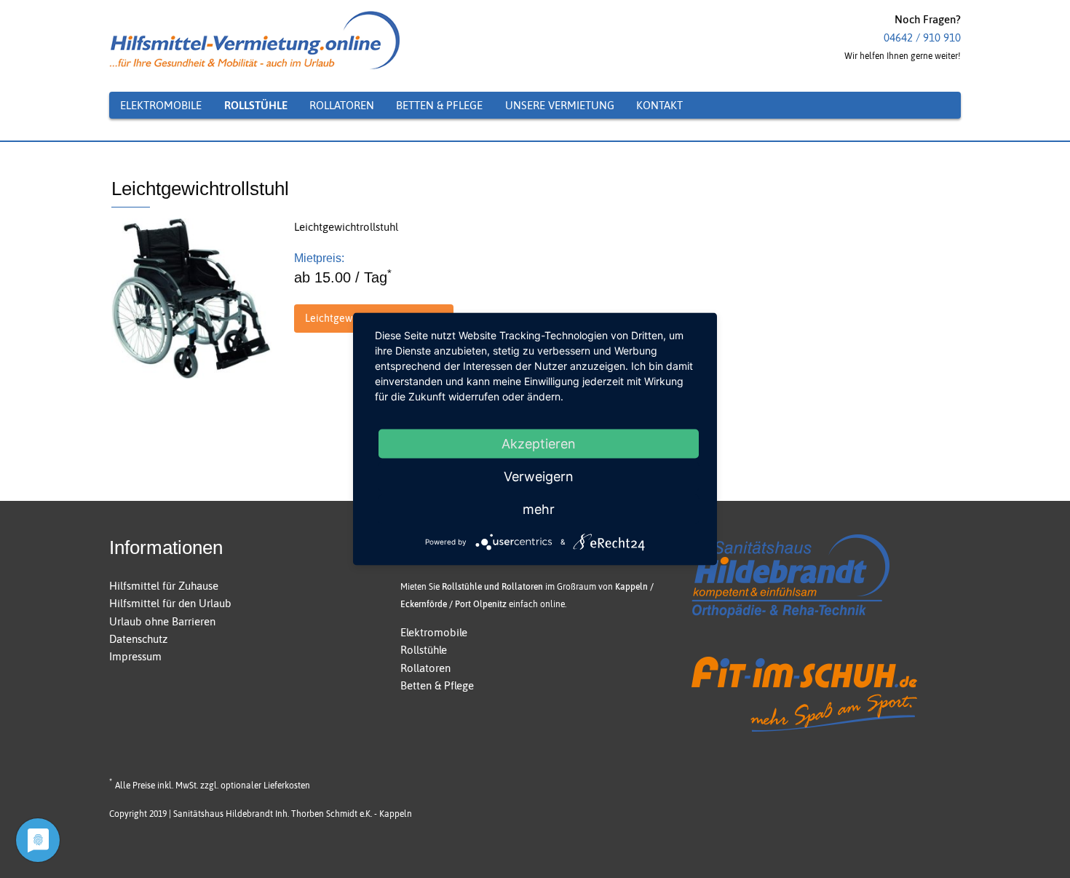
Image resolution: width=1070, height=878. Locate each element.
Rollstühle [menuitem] (256, 105)
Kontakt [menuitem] (659, 105)
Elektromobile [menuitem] (161, 105)
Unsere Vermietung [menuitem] (559, 105)
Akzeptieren (539, 443)
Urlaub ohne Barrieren (162, 621)
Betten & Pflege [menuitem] (439, 105)
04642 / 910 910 (922, 37)
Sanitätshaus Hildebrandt (223, 814)
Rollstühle (423, 650)
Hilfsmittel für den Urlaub (170, 603)
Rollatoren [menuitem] (341, 105)
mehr (539, 509)
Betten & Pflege (437, 685)
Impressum (135, 656)
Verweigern (539, 476)
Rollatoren (425, 668)
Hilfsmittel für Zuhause (163, 586)
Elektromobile (433, 632)
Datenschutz (138, 639)
